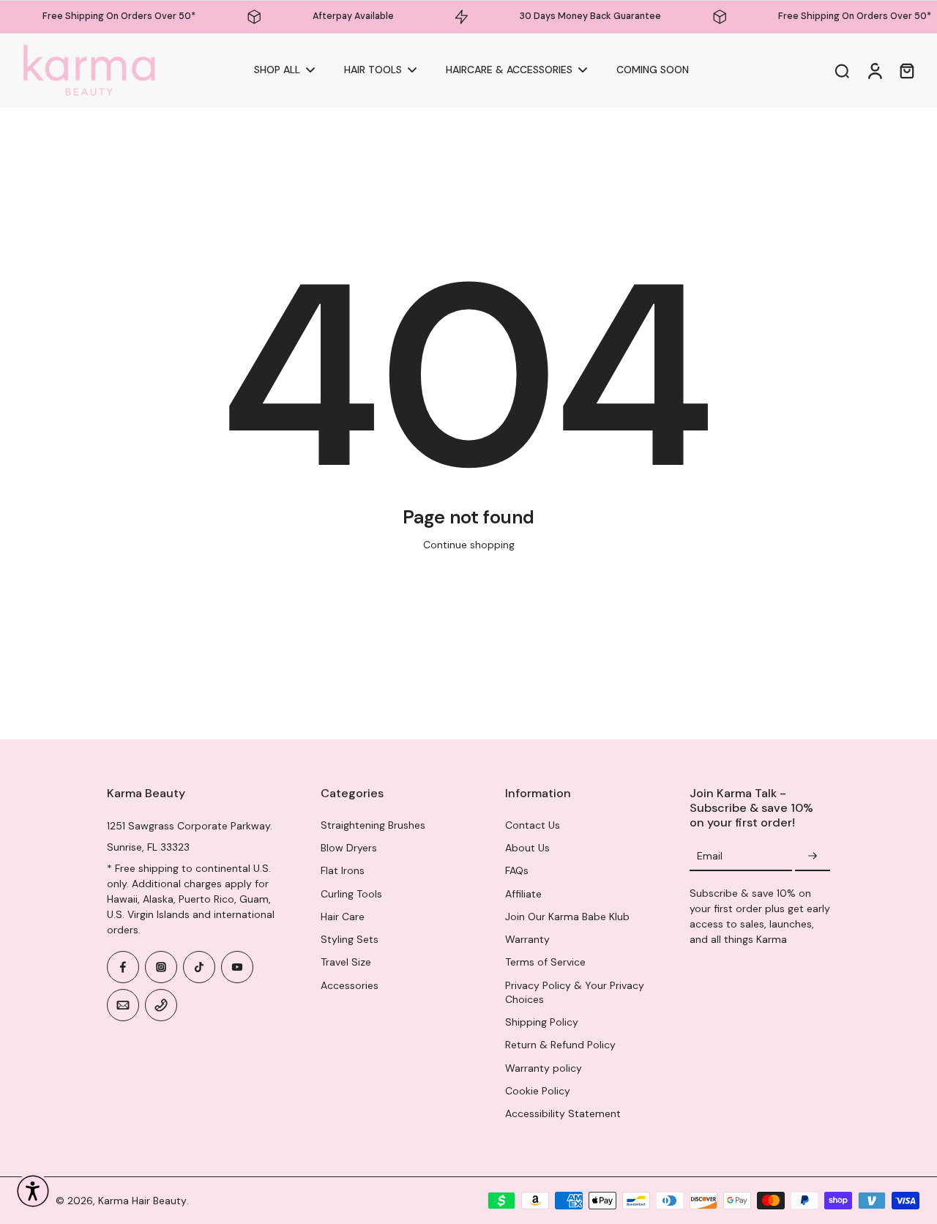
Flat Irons (343, 870)
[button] (33, 1191)
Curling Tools (351, 893)
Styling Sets (349, 939)
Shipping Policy (541, 1022)
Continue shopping (469, 544)
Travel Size (346, 962)
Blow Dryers (349, 847)
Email (710, 855)
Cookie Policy (537, 1090)
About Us (527, 847)
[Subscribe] (812, 856)
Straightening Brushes (373, 825)
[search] (842, 70)
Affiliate (523, 893)
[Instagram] (161, 967)
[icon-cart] (906, 70)
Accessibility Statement (563, 1113)
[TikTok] (199, 967)
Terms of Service (545, 962)
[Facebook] (123, 967)
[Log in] (874, 71)
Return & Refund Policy (560, 1044)
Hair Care (343, 916)
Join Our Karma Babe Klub (567, 916)
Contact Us (532, 825)
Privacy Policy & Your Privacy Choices (574, 992)
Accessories (349, 985)
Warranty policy (543, 1068)
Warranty (527, 939)
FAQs (517, 870)
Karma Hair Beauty (142, 1200)
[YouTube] (237, 967)
